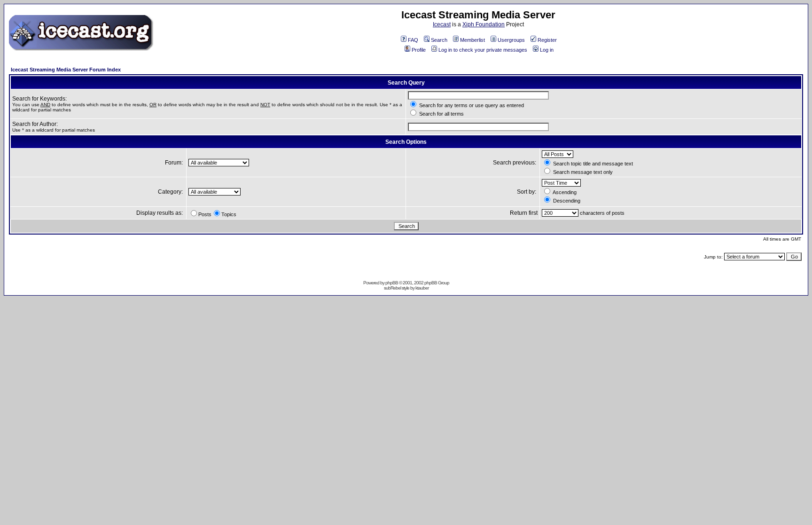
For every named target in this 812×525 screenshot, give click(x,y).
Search (439, 40)
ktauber (422, 287)
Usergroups (511, 40)
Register (547, 40)
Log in (547, 50)
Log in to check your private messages (482, 50)
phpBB (391, 282)
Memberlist (472, 40)
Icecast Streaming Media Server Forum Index (66, 69)
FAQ (413, 40)
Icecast (442, 24)
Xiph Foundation (483, 24)
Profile (419, 50)
